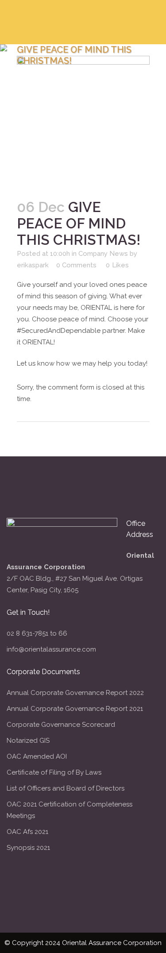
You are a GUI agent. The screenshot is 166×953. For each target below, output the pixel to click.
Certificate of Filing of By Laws (54, 772)
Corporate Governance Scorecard (61, 725)
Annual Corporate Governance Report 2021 (75, 709)
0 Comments (76, 265)
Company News (103, 254)
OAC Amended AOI (37, 756)
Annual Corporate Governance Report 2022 (75, 693)
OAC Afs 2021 (27, 832)
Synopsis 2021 (28, 848)
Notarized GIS (28, 741)
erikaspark (33, 265)
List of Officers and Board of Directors (65, 788)
